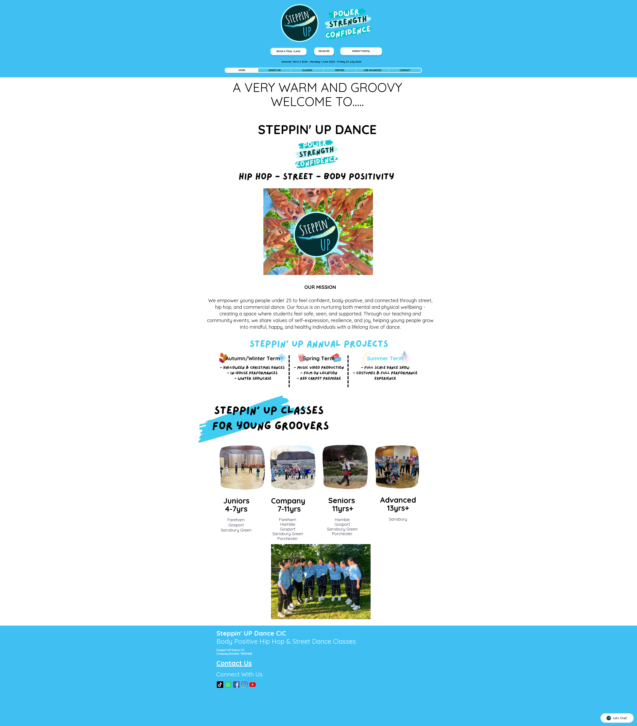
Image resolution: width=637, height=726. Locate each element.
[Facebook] (236, 684)
